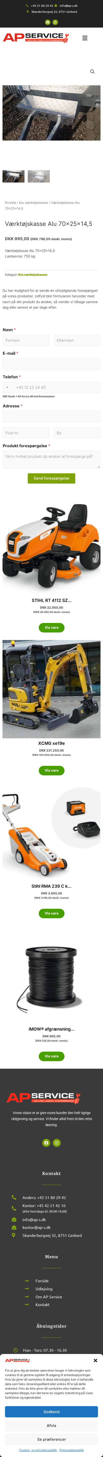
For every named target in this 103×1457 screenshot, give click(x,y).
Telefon (12, 377)
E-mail (10, 353)
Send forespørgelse (51, 478)
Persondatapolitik (72, 1450)
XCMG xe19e (51, 743)
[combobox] (6, 387)
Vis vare (51, 627)
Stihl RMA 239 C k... (52, 886)
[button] (95, 1360)
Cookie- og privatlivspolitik (38, 1450)
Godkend (52, 1411)
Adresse (12, 406)
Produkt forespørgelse (26, 445)
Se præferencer (51, 1439)
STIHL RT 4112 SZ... (52, 600)
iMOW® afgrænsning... (51, 1029)
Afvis (51, 1425)
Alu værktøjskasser (33, 203)
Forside (10, 203)
